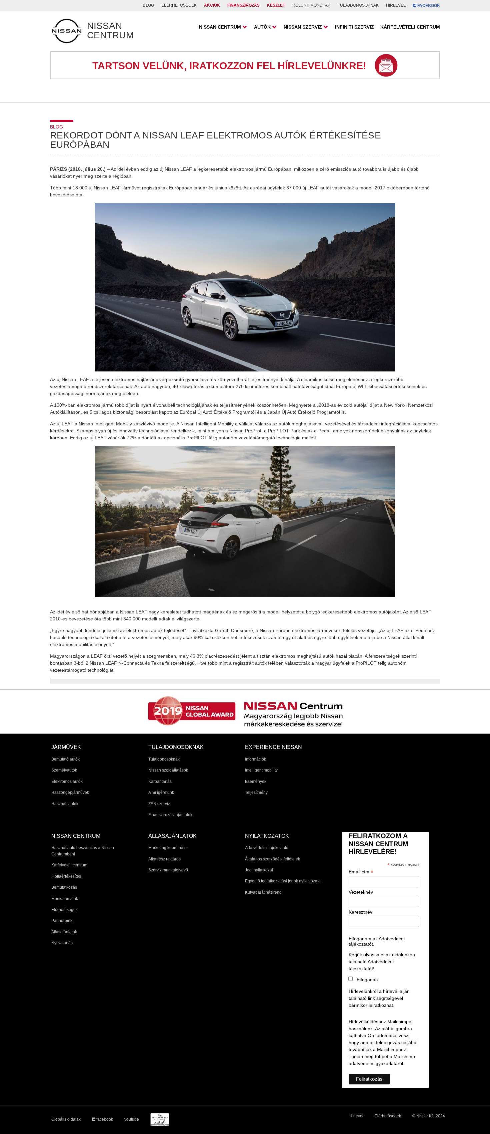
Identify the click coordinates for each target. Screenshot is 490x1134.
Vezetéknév (361, 892)
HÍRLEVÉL (396, 5)
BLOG (148, 5)
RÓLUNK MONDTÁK (311, 5)
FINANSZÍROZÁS (243, 5)
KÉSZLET (276, 5)
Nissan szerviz (303, 27)
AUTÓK (262, 27)
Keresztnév (360, 912)
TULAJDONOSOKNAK (358, 5)
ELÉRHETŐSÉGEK (179, 5)
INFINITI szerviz (354, 27)
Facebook (428, 6)
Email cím (361, 872)
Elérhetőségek (388, 1116)
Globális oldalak (66, 1119)
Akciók (212, 5)
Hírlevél (356, 1116)
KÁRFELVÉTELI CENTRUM (410, 27)
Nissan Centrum (220, 27)
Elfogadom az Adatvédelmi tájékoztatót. (377, 941)
